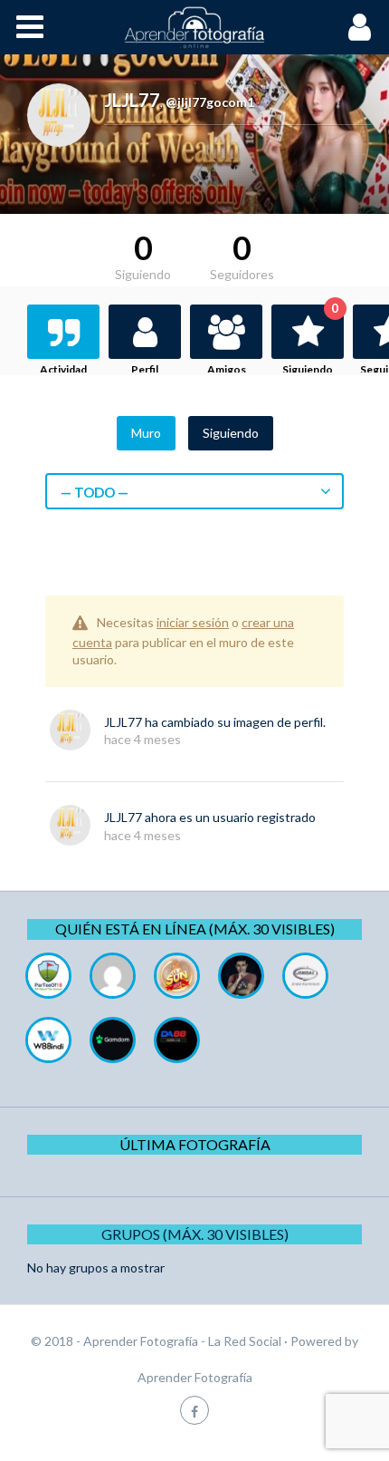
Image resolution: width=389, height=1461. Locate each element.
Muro (146, 432)
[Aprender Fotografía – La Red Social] (194, 27)
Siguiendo (310, 340)
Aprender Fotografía (195, 1377)
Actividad (63, 369)
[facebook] (194, 1409)
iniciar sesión (193, 622)
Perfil (144, 369)
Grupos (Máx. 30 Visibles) (195, 1234)
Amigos (226, 369)
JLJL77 (123, 722)
